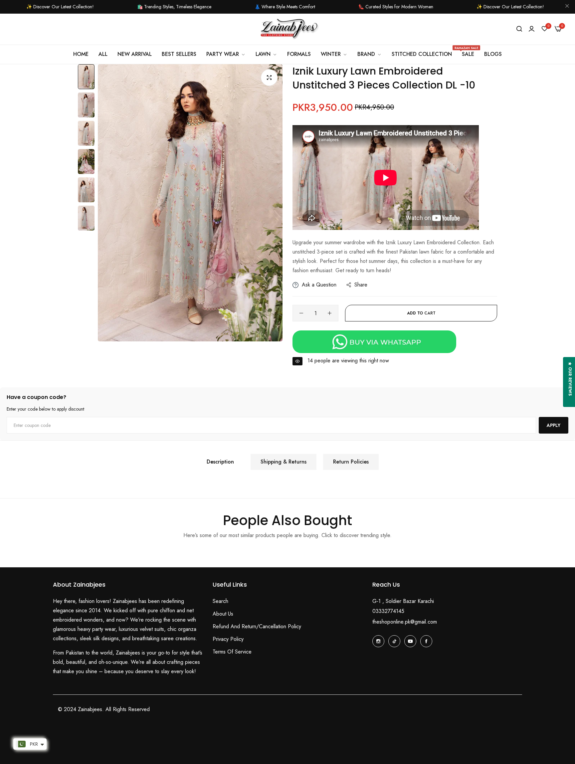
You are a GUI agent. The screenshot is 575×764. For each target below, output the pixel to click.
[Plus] (329, 313)
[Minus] (301, 313)
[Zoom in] (269, 77)
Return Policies (351, 462)
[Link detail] (378, 641)
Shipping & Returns (283, 462)
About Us (223, 614)
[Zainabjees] (287, 29)
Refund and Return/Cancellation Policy (257, 626)
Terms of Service (232, 652)
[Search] (519, 29)
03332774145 (388, 611)
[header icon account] (531, 29)
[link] (334, 54)
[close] (567, 7)
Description (220, 462)
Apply (553, 425)
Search (220, 601)
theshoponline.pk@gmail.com (404, 622)
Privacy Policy (228, 639)
